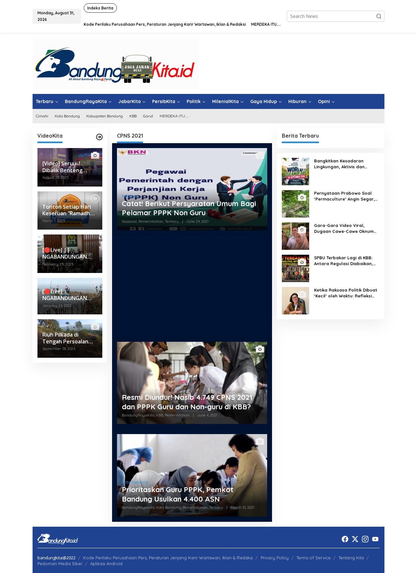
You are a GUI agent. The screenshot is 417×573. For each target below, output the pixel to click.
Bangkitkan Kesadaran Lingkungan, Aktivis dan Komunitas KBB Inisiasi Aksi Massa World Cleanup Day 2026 (343, 164)
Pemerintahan (150, 221)
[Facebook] (345, 539)
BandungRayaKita (138, 415)
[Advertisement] (192, 286)
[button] (378, 16)
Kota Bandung (135, 482)
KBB (159, 415)
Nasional (130, 196)
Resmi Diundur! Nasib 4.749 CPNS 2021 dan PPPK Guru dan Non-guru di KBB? (187, 402)
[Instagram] (365, 539)
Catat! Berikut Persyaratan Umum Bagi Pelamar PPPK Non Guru (189, 208)
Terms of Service (313, 557)
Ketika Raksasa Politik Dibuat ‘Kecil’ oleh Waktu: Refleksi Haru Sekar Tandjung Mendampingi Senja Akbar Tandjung (345, 293)
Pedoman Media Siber (59, 563)
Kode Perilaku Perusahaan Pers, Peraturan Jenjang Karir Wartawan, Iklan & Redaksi (168, 557)
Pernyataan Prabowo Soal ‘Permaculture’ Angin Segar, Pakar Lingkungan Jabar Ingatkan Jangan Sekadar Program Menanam (344, 196)
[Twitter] (355, 539)
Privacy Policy (275, 557)
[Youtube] (375, 539)
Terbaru (172, 221)
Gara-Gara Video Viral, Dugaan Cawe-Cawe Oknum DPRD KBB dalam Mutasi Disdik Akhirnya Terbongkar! (344, 228)
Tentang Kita (351, 557)
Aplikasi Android (106, 563)
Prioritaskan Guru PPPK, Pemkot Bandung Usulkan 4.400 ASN (177, 494)
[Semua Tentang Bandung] (116, 63)
